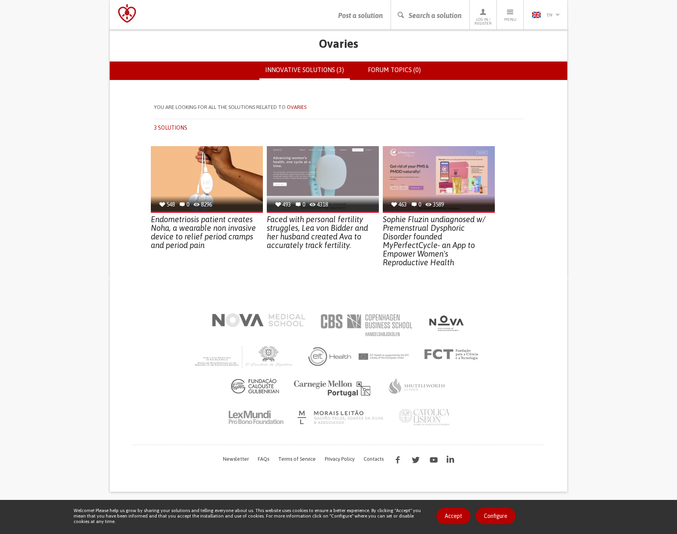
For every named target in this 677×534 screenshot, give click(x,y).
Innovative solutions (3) (307, 73)
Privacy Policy (340, 459)
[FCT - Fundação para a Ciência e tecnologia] (453, 354)
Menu (510, 19)
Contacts (374, 459)
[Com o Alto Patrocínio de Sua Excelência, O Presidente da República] (244, 356)
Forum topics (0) (394, 69)
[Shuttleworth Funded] (417, 386)
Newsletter (236, 459)
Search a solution (435, 15)
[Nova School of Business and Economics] (445, 323)
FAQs (263, 459)
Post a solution (360, 15)
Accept (453, 516)
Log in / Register (483, 21)
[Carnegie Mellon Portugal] (333, 388)
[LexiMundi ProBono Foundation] (255, 417)
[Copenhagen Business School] (366, 325)
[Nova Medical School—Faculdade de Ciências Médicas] (259, 320)
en (549, 15)
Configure (495, 516)
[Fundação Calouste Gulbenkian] (255, 386)
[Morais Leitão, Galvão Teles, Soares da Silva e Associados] (341, 417)
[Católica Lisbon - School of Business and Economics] (424, 417)
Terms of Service (297, 459)
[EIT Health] (359, 356)
